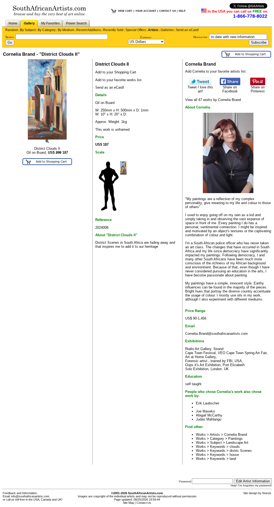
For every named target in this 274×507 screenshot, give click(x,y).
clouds (235, 447)
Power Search (76, 23)
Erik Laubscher (207, 403)
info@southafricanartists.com (30, 496)
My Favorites (50, 23)
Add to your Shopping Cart (115, 72)
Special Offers (135, 30)
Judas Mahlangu (208, 419)
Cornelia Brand (235, 435)
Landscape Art (237, 443)
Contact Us (143, 502)
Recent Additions (88, 30)
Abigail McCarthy (209, 415)
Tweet (200, 89)
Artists (153, 30)
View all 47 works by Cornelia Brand (213, 100)
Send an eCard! (187, 30)
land (233, 459)
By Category (47, 30)
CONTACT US (167, 11)
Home (13, 23)
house (234, 455)
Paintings (235, 439)
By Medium (66, 30)
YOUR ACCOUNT (145, 11)
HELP (182, 11)
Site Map (128, 502)
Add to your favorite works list (118, 80)
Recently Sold (113, 30)
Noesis (266, 493)
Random (11, 30)
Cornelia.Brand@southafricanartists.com (216, 334)
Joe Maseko (205, 411)
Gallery (29, 23)
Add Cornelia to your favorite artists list (215, 71)
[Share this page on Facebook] (230, 84)
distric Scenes (241, 451)
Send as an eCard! (109, 87)
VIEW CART (125, 11)
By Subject (28, 30)
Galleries (167, 30)
